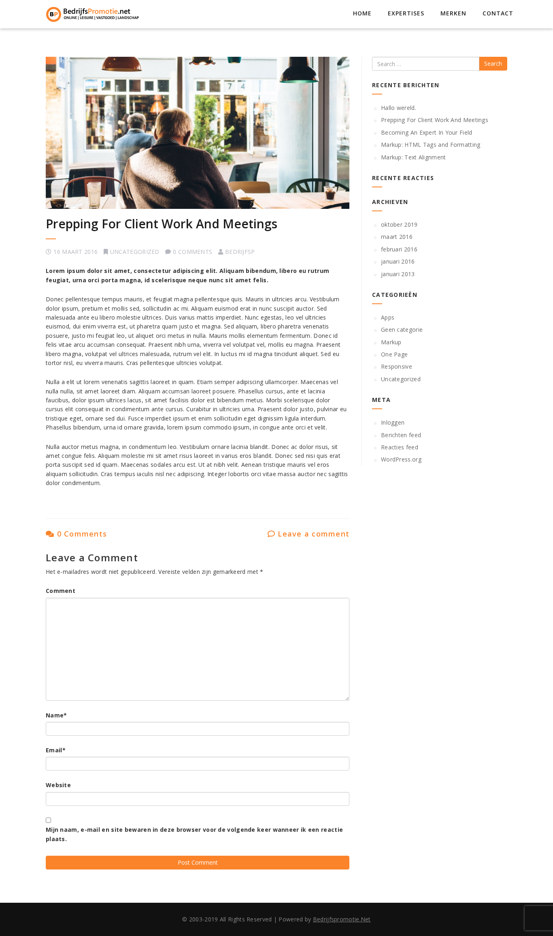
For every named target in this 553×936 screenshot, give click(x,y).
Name (56, 715)
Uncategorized (135, 251)
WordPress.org (401, 459)
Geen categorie (402, 329)
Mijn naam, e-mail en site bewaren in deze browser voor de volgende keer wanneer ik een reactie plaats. (194, 834)
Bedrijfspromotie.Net (342, 919)
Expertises (406, 13)
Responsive (396, 366)
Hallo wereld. (398, 108)
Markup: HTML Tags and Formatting (431, 144)
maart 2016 (397, 236)
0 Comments (80, 534)
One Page (394, 354)
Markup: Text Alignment (413, 157)
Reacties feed (399, 447)
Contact (498, 13)
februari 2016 (399, 249)
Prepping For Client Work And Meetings (161, 223)
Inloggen (392, 422)
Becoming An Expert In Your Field (426, 132)
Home (362, 13)
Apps (387, 317)
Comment (60, 591)
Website (58, 785)
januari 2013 (398, 274)
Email (56, 750)
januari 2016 (398, 261)
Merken (453, 13)
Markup (391, 342)
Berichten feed (401, 435)
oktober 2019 (399, 224)
